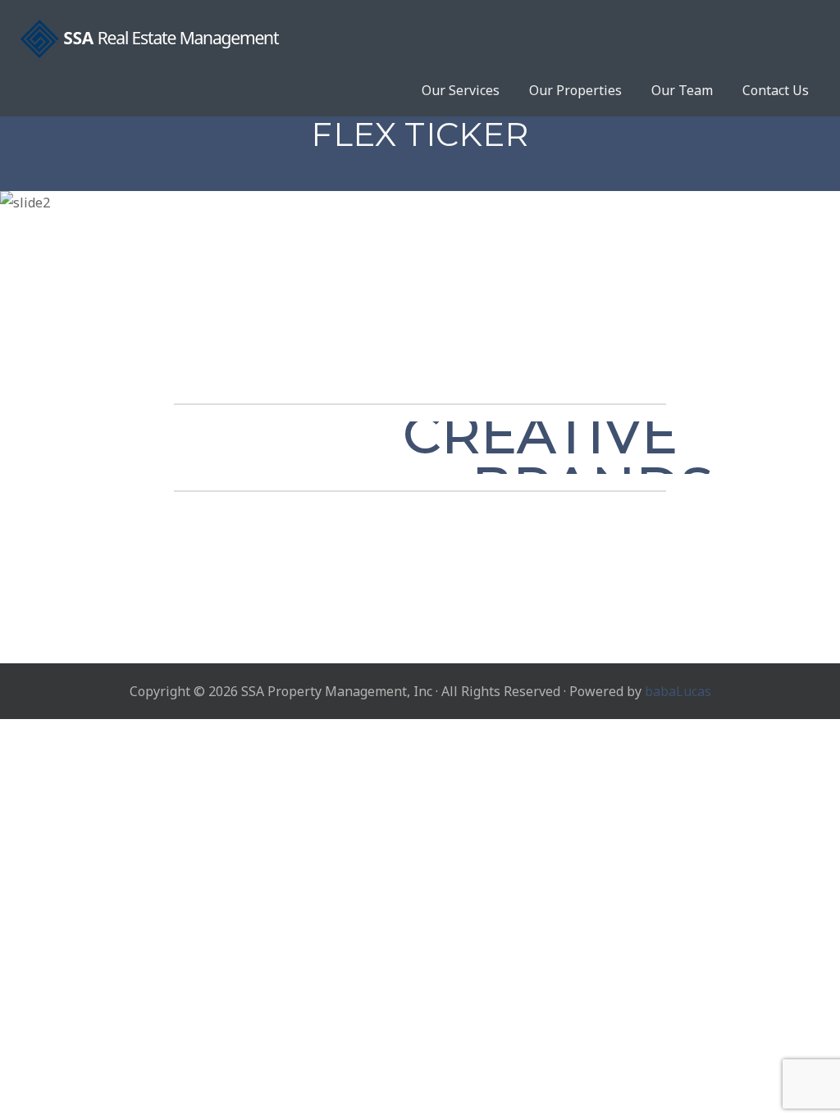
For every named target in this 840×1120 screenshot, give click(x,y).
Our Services (461, 90)
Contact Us (775, 90)
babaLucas (678, 691)
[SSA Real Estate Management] (420, 39)
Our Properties (575, 90)
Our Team (682, 90)
